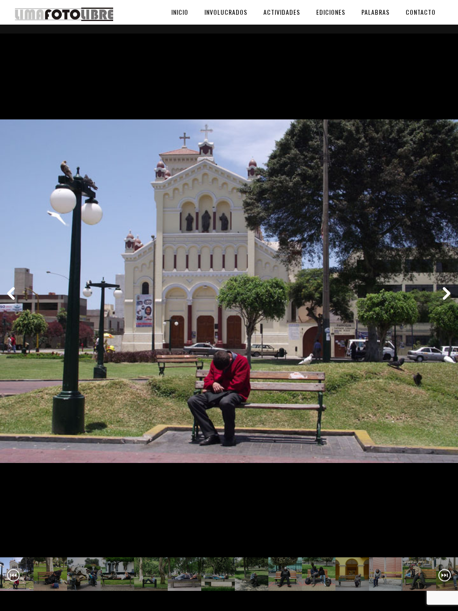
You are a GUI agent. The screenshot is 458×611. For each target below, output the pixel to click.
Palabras (375, 12)
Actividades (281, 12)
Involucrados (225, 12)
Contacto (421, 12)
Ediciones (330, 12)
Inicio (179, 12)
